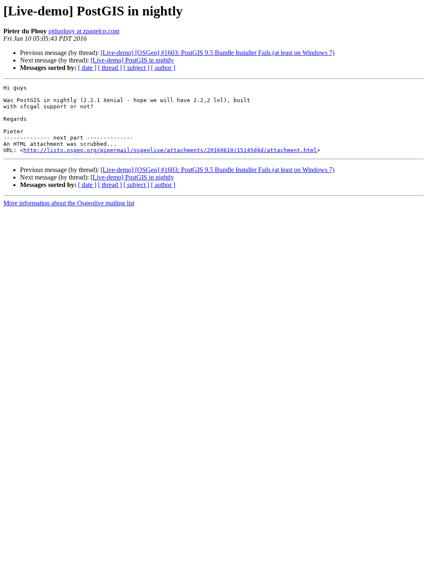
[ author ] (163, 67)
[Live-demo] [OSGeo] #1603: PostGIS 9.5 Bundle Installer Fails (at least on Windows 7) (217, 52)
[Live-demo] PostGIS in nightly (132, 60)
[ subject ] (136, 67)
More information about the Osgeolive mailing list (68, 203)
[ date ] (87, 67)
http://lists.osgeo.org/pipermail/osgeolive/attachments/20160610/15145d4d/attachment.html (170, 150)
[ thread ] (110, 67)
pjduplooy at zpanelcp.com (83, 31)
